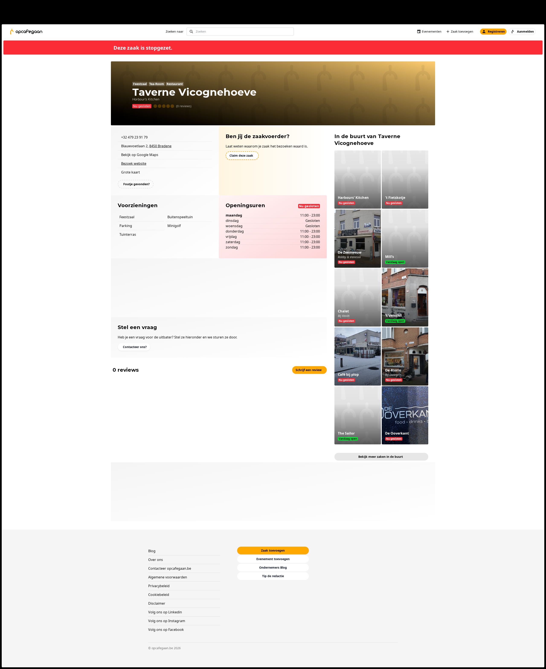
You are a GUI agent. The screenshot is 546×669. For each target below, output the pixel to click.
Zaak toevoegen (462, 31)
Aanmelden (525, 31)
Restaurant (175, 84)
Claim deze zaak (241, 155)
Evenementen (431, 31)
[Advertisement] (275, 13)
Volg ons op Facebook (166, 629)
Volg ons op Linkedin (165, 612)
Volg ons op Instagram (166, 620)
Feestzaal (140, 84)
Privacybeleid (159, 586)
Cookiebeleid (158, 594)
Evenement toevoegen (273, 559)
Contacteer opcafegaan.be (169, 568)
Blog (151, 551)
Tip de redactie (273, 576)
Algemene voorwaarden (167, 577)
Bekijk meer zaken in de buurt (380, 457)
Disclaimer (156, 603)
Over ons (155, 559)
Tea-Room (156, 84)
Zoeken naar (174, 31)
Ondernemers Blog (273, 567)
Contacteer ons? (135, 347)
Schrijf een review (309, 370)
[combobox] (240, 31)
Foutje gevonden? (136, 184)
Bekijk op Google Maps (139, 154)
